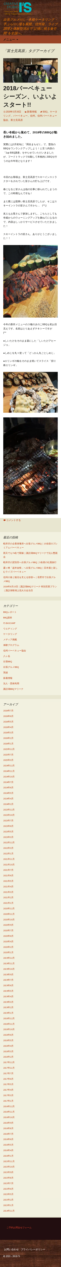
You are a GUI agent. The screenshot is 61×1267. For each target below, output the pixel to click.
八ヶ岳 (6, 656)
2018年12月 (9, 1018)
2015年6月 (8, 1188)
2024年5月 (8, 793)
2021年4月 (8, 886)
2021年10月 (9, 864)
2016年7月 (8, 1133)
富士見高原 (17, 119)
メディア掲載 (10, 639)
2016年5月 (8, 1144)
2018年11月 (9, 1023)
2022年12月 (9, 842)
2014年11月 (9, 1210)
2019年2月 (8, 1007)
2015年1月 (8, 1205)
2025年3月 (8, 760)
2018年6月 (8, 1034)
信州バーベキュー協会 (14, 650)
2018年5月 (8, 1040)
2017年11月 (9, 1067)
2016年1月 (8, 1155)
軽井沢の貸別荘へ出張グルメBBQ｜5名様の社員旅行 (29, 562)
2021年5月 (8, 881)
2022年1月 (8, 853)
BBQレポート (10, 612)
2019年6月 (8, 985)
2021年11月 (9, 859)
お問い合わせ (11, 1249)
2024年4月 (8, 798)
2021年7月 (8, 869)
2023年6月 (8, 826)
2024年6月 (8, 787)
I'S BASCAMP (9, 623)
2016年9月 (8, 1122)
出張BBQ (7, 661)
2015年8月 (8, 1177)
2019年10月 (9, 968)
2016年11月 (9, 1111)
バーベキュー (20, 115)
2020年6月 (8, 935)
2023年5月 (8, 831)
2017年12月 (9, 1062)
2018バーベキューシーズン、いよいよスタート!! (30, 96)
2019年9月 (8, 974)
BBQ (45, 111)
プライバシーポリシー (33, 1249)
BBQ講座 (7, 617)
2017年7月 (8, 1073)
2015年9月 (8, 1172)
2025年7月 (8, 754)
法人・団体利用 (11, 683)
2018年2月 (8, 1056)
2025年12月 (9, 749)
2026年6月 (8, 716)
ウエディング (10, 628)
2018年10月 (9, 1029)
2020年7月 (8, 930)
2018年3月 (8, 1051)
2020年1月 (8, 952)
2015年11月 (9, 1161)
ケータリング (10, 634)
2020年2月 (8, 947)
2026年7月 (8, 710)
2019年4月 (8, 996)
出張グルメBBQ (11, 667)
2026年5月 (8, 721)
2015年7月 (8, 1183)
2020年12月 (9, 908)
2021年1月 (8, 902)
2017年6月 (8, 1078)
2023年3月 (8, 837)
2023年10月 (9, 815)
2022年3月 (8, 848)
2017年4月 (8, 1089)
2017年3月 (8, 1095)
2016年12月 (9, 1106)
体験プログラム (11, 645)
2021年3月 (8, 892)
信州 (32, 115)
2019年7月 (8, 979)
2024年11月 (9, 771)
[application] (30, 465)
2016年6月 (8, 1139)
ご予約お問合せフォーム (19, 1227)
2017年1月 (8, 1100)
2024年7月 (8, 782)
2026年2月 (8, 738)
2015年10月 (9, 1166)
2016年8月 (8, 1128)
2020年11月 (9, 914)
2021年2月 (8, 897)
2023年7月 (8, 820)
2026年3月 (8, 732)
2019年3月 (8, 1001)
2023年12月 (9, 809)
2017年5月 (8, 1084)
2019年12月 (9, 957)
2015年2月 (8, 1199)
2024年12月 (9, 765)
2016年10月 (9, 1117)
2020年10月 (9, 919)
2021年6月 (8, 875)
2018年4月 (8, 1045)
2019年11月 (9, 963)
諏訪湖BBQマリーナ (13, 688)
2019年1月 (8, 1012)
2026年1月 (8, 743)
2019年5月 (8, 990)
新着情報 (32, 111)
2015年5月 (8, 1194)
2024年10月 (9, 776)
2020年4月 (8, 941)
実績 (5, 672)
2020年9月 (8, 924)
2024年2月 (8, 804)
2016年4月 (8, 1150)
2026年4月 (8, 727)
